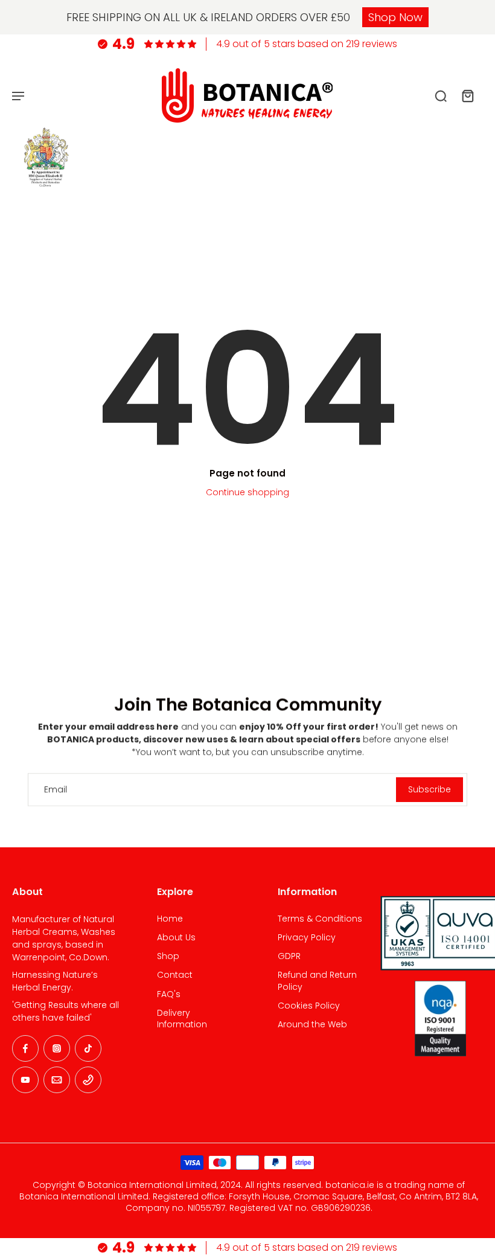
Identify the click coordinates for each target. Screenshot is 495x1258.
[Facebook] (25, 1048)
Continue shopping (247, 492)
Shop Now (395, 17)
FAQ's (168, 994)
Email (55, 789)
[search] (440, 95)
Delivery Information (182, 1018)
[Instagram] (56, 1048)
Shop (168, 956)
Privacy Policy (307, 937)
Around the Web (312, 1024)
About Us (176, 937)
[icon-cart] (467, 95)
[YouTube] (25, 1080)
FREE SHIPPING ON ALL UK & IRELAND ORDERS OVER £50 (208, 17)
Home (170, 919)
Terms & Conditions (320, 919)
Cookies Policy (309, 1006)
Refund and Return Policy (317, 980)
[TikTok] (88, 1048)
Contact (175, 975)
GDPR (289, 956)
